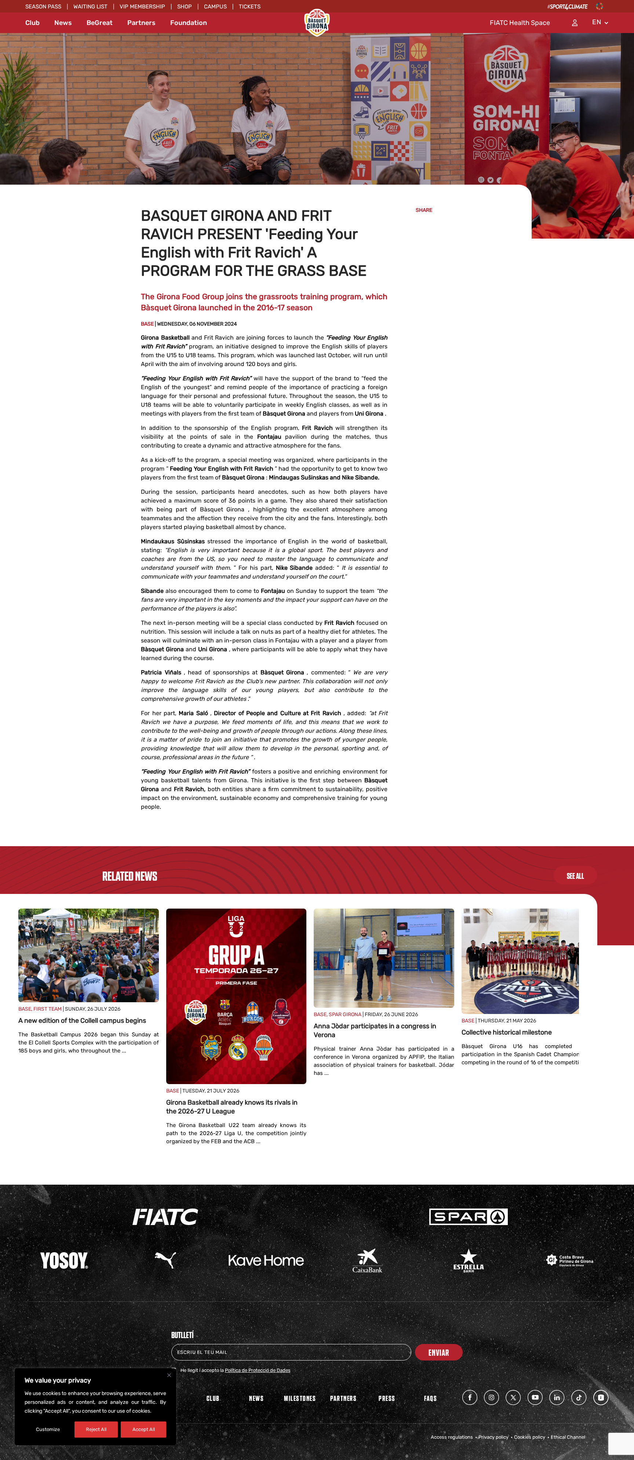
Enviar (439, 1352)
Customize (48, 1429)
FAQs (430, 1398)
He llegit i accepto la (236, 1370)
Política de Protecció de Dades (258, 1370)
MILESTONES (300, 1398)
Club (32, 23)
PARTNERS (343, 1398)
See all (575, 875)
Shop (184, 6)
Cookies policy (529, 1437)
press (387, 1398)
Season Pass (43, 6)
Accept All (143, 1429)
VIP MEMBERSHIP (142, 6)
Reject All (96, 1429)
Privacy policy (493, 1437)
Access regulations (452, 1437)
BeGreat (100, 23)
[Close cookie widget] (169, 1375)
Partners (141, 23)
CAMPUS (215, 6)
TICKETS (249, 6)
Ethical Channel (568, 1437)
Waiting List (90, 6)
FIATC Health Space (520, 23)
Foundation (188, 23)
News (63, 23)
